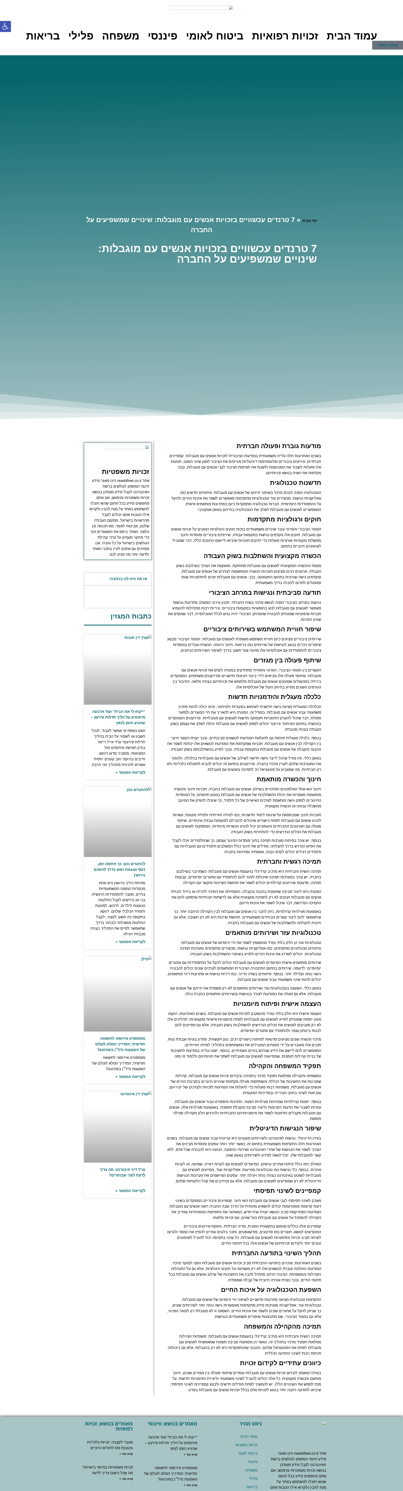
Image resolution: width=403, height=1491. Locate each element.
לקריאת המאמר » (130, 772)
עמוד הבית (352, 36)
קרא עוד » (190, 1454)
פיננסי (163, 36)
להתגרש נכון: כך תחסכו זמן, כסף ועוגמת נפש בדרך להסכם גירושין (119, 869)
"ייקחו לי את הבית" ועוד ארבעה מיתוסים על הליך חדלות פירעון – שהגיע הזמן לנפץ (118, 717)
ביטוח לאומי (214, 36)
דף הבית (309, 221)
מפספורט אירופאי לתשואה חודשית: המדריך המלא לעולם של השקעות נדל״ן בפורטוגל (120, 1044)
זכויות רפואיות (285, 36)
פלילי (81, 36)
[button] (89, 579)
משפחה (120, 36)
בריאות (43, 36)
